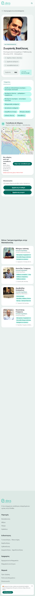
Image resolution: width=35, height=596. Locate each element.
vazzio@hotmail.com (12, 65)
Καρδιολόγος (5, 543)
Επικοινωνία (5, 581)
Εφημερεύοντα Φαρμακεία (9, 560)
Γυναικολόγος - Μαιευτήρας (10, 540)
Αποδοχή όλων (8, 592)
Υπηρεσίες (7, 82)
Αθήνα (3, 522)
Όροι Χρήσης (5, 574)
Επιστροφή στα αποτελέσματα (14, 11)
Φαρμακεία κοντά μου (8, 564)
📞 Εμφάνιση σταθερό (17, 188)
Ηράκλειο (4, 529)
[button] (3, 129)
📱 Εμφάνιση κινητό (17, 192)
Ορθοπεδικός (5, 546)
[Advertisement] (17, 217)
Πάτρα (3, 526)
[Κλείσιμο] (32, 586)
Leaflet (22, 153)
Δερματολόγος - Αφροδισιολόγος (12, 550)
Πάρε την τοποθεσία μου (22, 164)
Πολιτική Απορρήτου (8, 578)
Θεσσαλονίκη (5, 519)
